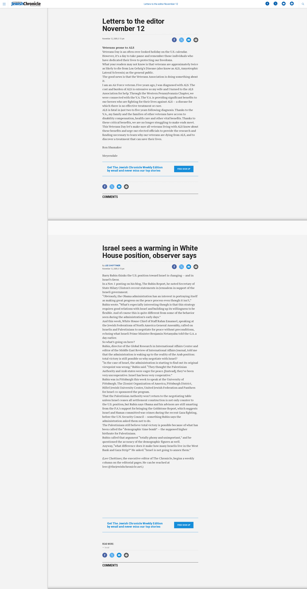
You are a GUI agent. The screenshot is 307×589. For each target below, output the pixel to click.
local (107, 547)
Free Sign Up (183, 169)
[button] (303, 4)
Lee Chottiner (112, 265)
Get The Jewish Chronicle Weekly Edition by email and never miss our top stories (135, 169)
